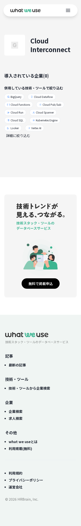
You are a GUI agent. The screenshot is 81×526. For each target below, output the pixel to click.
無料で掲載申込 (41, 283)
